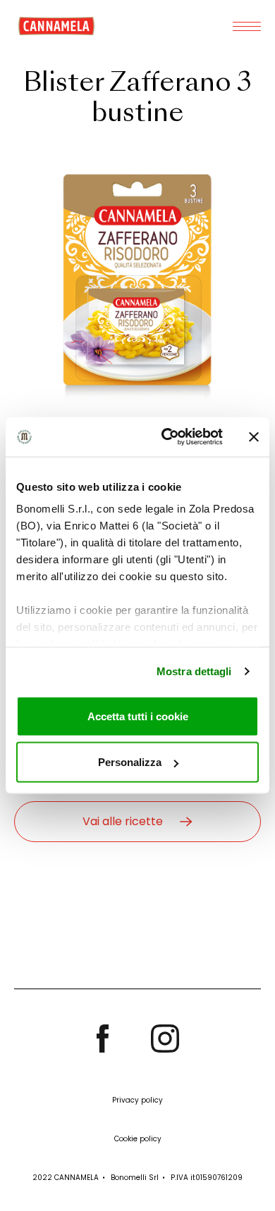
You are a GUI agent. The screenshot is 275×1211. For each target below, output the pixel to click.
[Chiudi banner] (254, 436)
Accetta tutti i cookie (137, 716)
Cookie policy (137, 1139)
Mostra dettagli (194, 671)
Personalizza (129, 762)
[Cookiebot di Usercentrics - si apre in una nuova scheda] (167, 437)
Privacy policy (137, 1100)
